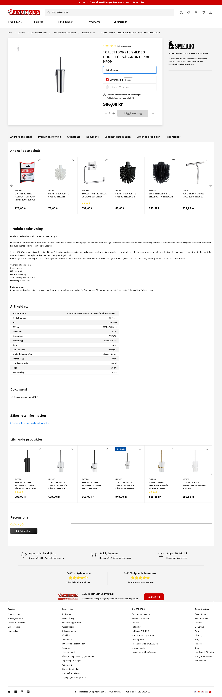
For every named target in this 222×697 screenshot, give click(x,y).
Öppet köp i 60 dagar (71, 660)
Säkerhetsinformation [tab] (28, 415)
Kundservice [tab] (67, 609)
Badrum (21, 32)
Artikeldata (73, 136)
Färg (197, 639)
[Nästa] (210, 185)
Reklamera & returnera (176, 558)
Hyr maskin (13, 631)
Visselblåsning (68, 618)
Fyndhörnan (200, 614)
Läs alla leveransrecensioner (140, 582)
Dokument (92, 136)
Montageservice (15, 614)
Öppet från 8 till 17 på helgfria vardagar (46, 558)
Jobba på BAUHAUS (140, 631)
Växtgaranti (67, 664)
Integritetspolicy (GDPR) (143, 635)
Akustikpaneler (202, 618)
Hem (10, 32)
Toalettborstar (88, 32)
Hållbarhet (136, 626)
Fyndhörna (94, 22)
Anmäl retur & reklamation (73, 643)
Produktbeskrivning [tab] (26, 228)
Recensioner (173, 136)
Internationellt (138, 648)
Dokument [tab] (18, 389)
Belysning (199, 626)
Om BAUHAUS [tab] (138, 609)
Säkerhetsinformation (118, 136)
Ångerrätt (66, 648)
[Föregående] (11, 185)
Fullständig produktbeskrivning (181, 64)
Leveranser (67, 639)
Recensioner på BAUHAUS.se (145, 643)
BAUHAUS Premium (16, 622)
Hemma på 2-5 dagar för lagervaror (115, 558)
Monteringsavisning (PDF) (26, 397)
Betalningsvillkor (69, 631)
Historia (135, 622)
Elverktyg (199, 635)
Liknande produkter (148, 136)
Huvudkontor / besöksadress (145, 652)
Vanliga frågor (68, 626)
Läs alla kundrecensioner (78, 582)
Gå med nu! (154, 597)
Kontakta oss (68, 614)
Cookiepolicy (138, 639)
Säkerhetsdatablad (70, 669)
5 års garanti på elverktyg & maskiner (78, 656)
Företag (38, 22)
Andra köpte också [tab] (25, 150)
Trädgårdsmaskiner (204, 656)
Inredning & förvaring (204, 652)
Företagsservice (15, 618)
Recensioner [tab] (20, 517)
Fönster (198, 643)
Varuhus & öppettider (71, 622)
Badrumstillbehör (39, 32)
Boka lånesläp (14, 626)
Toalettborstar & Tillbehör (64, 32)
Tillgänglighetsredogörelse (74, 677)
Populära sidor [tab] (202, 609)
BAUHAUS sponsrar (140, 618)
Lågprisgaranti (68, 652)
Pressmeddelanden (141, 614)
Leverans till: (116, 79)
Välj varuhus (124, 87)
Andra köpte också (21, 136)
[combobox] (109, 12)
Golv (197, 648)
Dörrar (198, 631)
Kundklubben (65, 22)
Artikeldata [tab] (19, 306)
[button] (23, 531)
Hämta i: (114, 87)
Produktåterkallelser (71, 673)
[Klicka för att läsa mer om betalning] (204, 692)
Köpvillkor (66, 635)
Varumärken (120, 21)
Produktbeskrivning (49, 136)
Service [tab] (11, 609)
